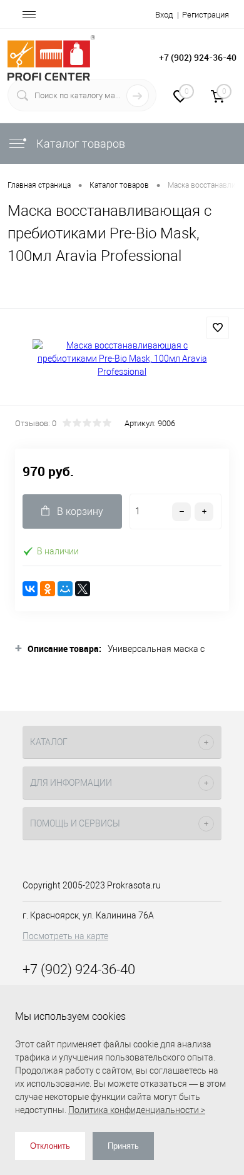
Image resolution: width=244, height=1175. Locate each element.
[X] (82, 588)
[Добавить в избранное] (217, 328)
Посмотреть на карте (65, 936)
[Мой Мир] (65, 588)
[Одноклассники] (47, 588)
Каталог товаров (79, 143)
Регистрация (205, 14)
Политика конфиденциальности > (136, 1110)
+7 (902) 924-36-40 (197, 57)
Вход (164, 14)
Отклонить (50, 1146)
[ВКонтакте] (30, 588)
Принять (123, 1146)
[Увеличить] (122, 359)
